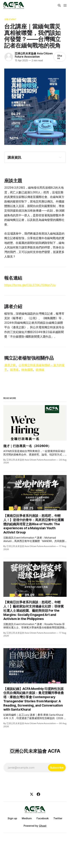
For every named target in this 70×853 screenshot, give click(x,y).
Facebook (43, 818)
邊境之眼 (10, 365)
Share (59, 57)
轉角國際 (27, 369)
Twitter (57, 818)
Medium (27, 818)
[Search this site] (59, 5)
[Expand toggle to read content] (60, 157)
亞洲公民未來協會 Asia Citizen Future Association (34, 55)
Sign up (12, 818)
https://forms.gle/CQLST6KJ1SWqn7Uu (30, 285)
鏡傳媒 (40, 369)
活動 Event (10, 19)
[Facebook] (38, 794)
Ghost (42, 825)
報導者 (14, 369)
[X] (31, 794)
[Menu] (65, 5)
